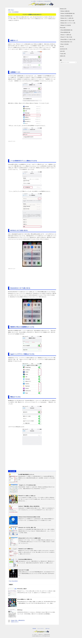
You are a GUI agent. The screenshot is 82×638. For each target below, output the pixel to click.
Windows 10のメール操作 (66, 18)
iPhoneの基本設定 (64, 32)
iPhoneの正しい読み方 (22, 588)
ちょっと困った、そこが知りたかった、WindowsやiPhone (41, 634)
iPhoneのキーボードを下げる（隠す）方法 (27, 527)
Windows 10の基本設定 (65, 15)
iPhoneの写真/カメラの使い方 (67, 39)
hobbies (61, 56)
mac (61, 46)
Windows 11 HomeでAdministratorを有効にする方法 (29, 516)
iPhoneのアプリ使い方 (65, 37)
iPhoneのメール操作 (65, 34)
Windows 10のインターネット (67, 22)
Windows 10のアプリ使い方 (66, 20)
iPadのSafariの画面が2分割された (25, 559)
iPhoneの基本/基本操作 (65, 30)
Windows (62, 8)
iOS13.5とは (19, 609)
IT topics (62, 53)
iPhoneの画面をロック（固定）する (24, 599)
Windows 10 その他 (65, 25)
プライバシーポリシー (40, 628)
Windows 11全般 (64, 11)
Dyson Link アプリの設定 (23, 569)
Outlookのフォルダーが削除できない (25, 548)
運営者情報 (34, 628)
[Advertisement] (32, 30)
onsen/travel (62, 48)
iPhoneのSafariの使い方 (66, 41)
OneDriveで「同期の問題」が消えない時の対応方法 (28, 506)
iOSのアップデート (14, 621)
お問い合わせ (47, 628)
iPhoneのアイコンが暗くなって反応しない (27, 495)
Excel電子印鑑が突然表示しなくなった (26, 474)
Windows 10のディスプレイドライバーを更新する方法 (29, 538)
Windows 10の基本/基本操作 (67, 13)
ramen (61, 51)
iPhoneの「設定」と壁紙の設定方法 (18, 620)
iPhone (61, 27)
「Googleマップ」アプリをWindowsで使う (27, 485)
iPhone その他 (63, 44)
